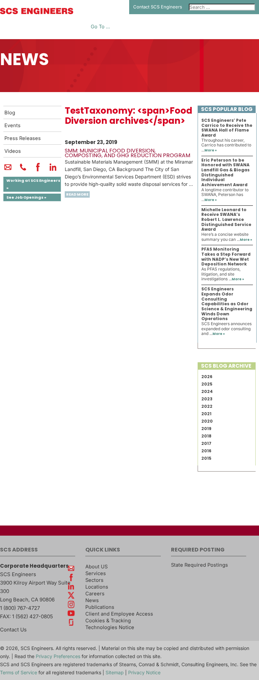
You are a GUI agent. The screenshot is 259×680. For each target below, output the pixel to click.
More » (210, 150)
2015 (206, 458)
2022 (206, 406)
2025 (206, 384)
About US (96, 567)
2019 (206, 428)
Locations (96, 587)
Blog (9, 113)
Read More (77, 194)
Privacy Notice (144, 672)
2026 (206, 376)
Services (95, 573)
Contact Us (13, 629)
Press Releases (22, 138)
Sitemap (115, 672)
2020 (207, 421)
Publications (99, 607)
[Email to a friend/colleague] (7, 170)
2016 (206, 451)
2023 (206, 399)
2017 (206, 443)
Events (12, 125)
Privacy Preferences (58, 656)
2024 (207, 391)
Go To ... (100, 26)
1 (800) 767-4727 (20, 608)
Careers (95, 594)
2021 (206, 414)
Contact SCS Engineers (157, 6)
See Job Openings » (26, 197)
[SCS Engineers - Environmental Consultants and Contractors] (36, 12)
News (92, 600)
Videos (12, 151)
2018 (206, 436)
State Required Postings (199, 565)
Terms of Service (18, 672)
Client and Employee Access (119, 614)
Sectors (94, 580)
